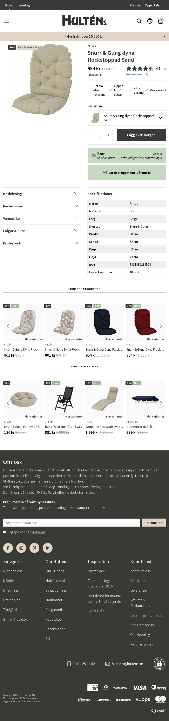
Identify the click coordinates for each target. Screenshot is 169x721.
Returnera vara (141, 644)
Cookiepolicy (140, 634)
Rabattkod (54, 619)
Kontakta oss (140, 571)
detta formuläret (82, 492)
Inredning (10, 590)
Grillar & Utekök (15, 619)
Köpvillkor (138, 580)
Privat (9, 5)
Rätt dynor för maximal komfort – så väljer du (105, 598)
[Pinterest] (34, 548)
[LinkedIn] (48, 548)
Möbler (8, 580)
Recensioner (55, 629)
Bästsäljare (96, 571)
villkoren (38, 532)
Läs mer (157, 153)
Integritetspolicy (142, 624)
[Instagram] (21, 548)
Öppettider (153, 5)
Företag (24, 5)
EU (48, 638)
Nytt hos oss (12, 571)
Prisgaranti (54, 609)
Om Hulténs (55, 571)
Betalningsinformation (147, 615)
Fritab (92, 45)
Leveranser (138, 590)
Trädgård (10, 609)
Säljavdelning (56, 590)
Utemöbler (11, 600)
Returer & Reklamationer (141, 603)
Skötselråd (96, 611)
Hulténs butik (56, 580)
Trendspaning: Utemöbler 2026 (100, 583)
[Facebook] (8, 548)
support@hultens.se (127, 663)
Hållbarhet (54, 600)
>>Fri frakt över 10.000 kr (83, 36)
